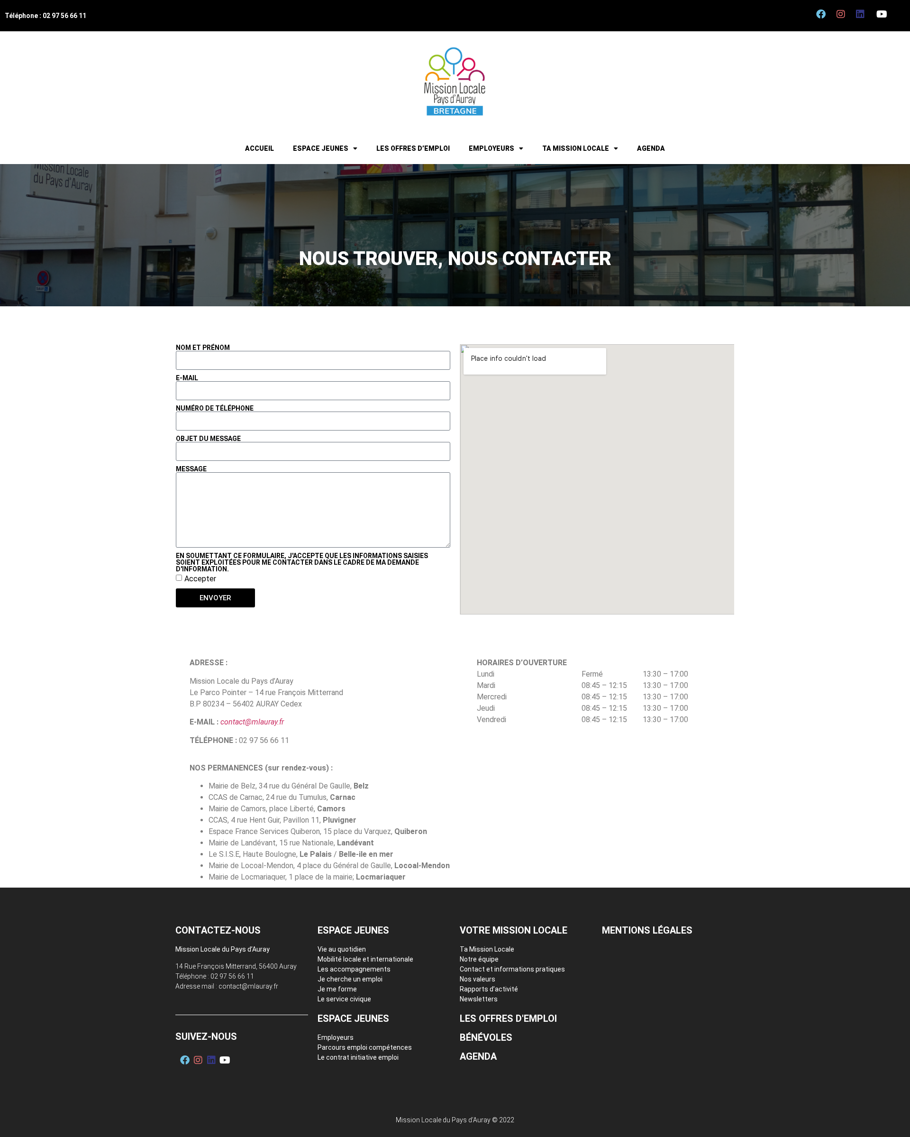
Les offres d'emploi (508, 1018)
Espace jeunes (320, 148)
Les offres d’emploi (413, 148)
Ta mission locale (575, 148)
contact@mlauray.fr (252, 721)
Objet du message (208, 438)
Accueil (259, 148)
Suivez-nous (206, 1036)
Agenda (651, 148)
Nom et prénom (203, 347)
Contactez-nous (218, 930)
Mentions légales (647, 930)
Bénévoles (486, 1037)
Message (191, 469)
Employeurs (491, 148)
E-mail (187, 378)
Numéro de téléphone (215, 408)
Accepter (200, 578)
